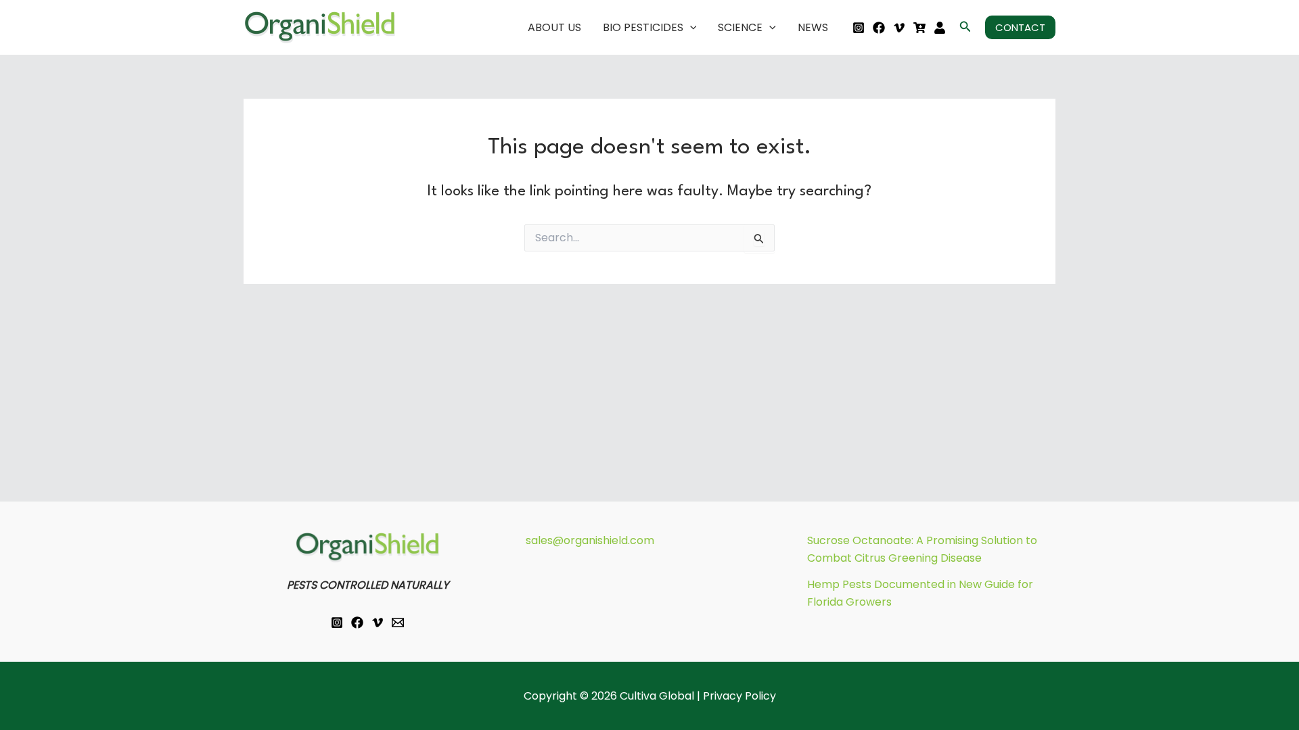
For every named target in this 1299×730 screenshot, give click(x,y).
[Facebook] (879, 28)
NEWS (813, 27)
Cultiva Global (657, 696)
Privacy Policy (739, 696)
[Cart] (919, 28)
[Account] (940, 28)
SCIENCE (740, 27)
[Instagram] (858, 28)
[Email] (398, 622)
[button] (690, 28)
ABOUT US (554, 27)
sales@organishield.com (590, 540)
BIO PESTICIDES (643, 27)
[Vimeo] (899, 28)
